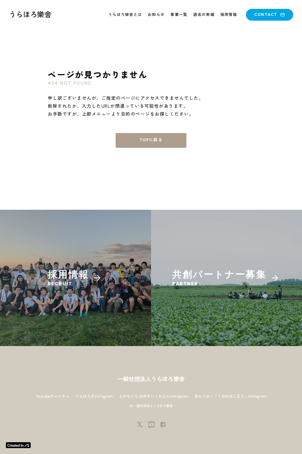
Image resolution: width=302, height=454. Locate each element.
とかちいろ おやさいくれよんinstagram (153, 396)
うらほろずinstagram (94, 396)
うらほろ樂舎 (30, 14)
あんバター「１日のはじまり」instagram (230, 396)
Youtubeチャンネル (52, 396)
